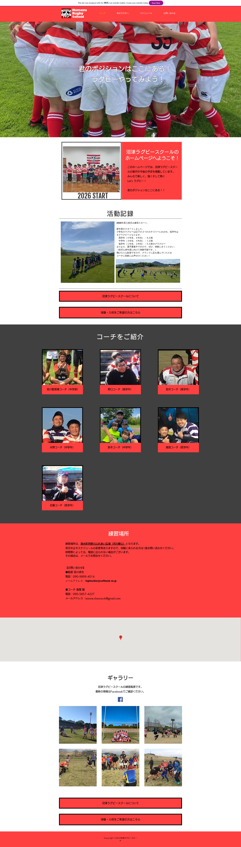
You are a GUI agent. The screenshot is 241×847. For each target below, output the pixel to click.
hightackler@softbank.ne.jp (100, 580)
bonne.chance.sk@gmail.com (103, 598)
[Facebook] (120, 699)
